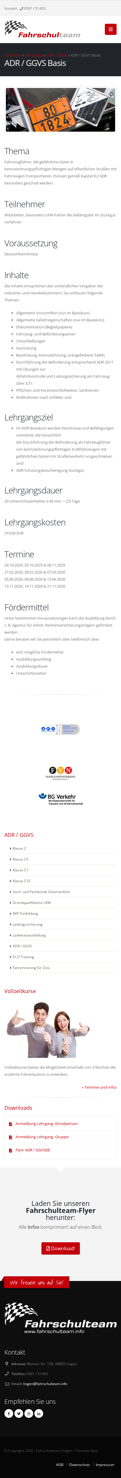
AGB (59, 1464)
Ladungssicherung (28, 924)
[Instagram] (28, 1413)
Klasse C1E (22, 880)
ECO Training (23, 956)
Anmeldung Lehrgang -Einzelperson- (47, 1123)
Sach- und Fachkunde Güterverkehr (41, 891)
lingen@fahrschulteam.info (45, 1383)
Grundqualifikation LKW (32, 902)
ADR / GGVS (57, 55)
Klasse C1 (20, 870)
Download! (62, 1248)
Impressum (105, 1464)
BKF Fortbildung (25, 913)
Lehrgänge (34, 55)
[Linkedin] (38, 1413)
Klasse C (19, 848)
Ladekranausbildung (29, 935)
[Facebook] (8, 1413)
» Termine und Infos (99, 1087)
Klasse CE (20, 859)
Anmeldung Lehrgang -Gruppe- (43, 1136)
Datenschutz (79, 1464)
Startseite (12, 55)
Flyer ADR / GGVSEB (33, 1150)
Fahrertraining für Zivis (31, 967)
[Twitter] (18, 1413)
